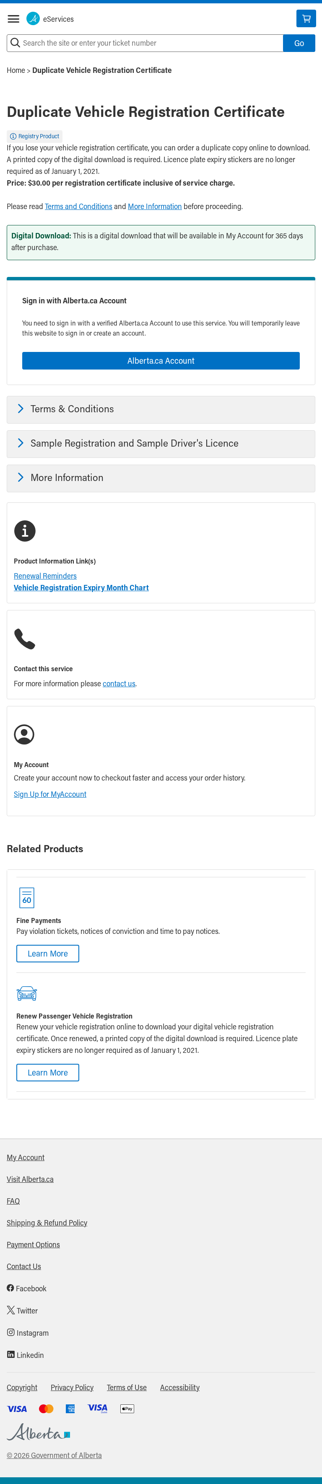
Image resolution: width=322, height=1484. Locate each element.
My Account (25, 1158)
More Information (155, 207)
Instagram (32, 1334)
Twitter (26, 1312)
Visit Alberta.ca (30, 1180)
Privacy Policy (72, 1388)
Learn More (48, 954)
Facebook (30, 1289)
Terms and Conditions (78, 207)
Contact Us (24, 1267)
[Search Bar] (15, 43)
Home (16, 71)
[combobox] (161, 43)
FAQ (13, 1202)
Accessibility (180, 1388)
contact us (119, 684)
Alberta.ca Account (161, 361)
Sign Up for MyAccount (50, 795)
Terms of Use (127, 1388)
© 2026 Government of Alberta (54, 1456)
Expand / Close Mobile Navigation (13, 19)
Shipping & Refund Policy (47, 1224)
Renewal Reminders (45, 577)
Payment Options (33, 1245)
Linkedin (29, 1356)
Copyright (22, 1388)
